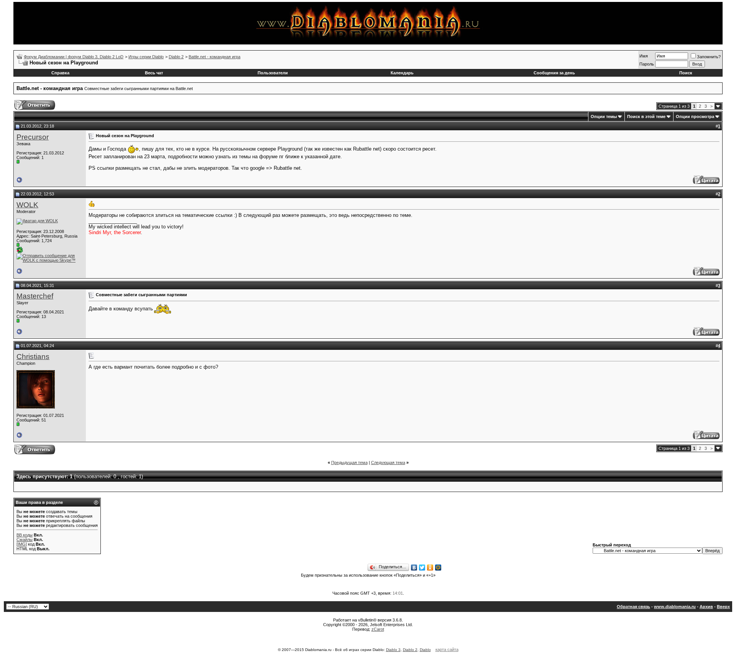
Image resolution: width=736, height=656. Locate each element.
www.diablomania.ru (675, 606)
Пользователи (273, 73)
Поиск (685, 73)
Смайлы (24, 539)
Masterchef (34, 296)
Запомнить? (709, 56)
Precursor (32, 137)
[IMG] (21, 544)
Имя (643, 56)
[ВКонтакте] (414, 567)
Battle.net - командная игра (214, 56)
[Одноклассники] (430, 567)
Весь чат (154, 73)
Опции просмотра (695, 116)
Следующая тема (388, 462)
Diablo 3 (393, 650)
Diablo (425, 650)
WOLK (27, 205)
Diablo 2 (176, 56)
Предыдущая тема (349, 462)
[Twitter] (422, 567)
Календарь (402, 73)
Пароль (646, 64)
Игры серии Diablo (146, 56)
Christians (32, 357)
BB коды (24, 535)
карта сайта (446, 649)
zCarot (377, 629)
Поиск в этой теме (646, 116)
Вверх (723, 606)
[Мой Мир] (438, 567)
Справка (60, 73)
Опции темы (604, 116)
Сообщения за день (554, 73)
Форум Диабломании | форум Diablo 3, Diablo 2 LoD (73, 56)
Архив (706, 606)
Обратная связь (633, 606)
